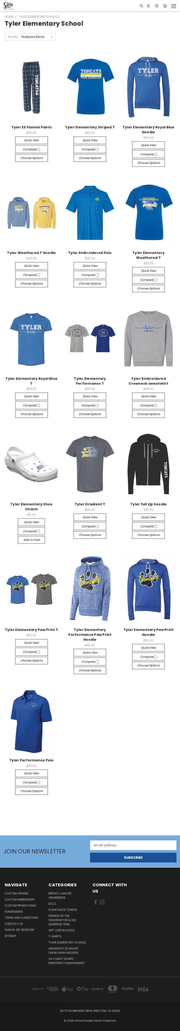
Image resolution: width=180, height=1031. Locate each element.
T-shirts (55, 936)
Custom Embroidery (20, 899)
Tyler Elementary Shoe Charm (31, 506)
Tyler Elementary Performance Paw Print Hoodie (89, 634)
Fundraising (14, 912)
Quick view (31, 140)
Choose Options (31, 158)
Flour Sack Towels (63, 910)
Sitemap (10, 936)
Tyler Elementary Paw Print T (31, 629)
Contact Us (14, 924)
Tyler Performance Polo (31, 760)
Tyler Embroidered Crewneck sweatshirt (148, 381)
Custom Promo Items (20, 906)
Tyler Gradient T (90, 504)
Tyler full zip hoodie (148, 504)
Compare (30, 149)
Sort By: (13, 37)
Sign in (10, 930)
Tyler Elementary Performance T (90, 381)
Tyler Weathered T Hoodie (31, 252)
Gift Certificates (62, 930)
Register (27, 930)
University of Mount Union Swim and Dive (64, 951)
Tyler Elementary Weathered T (148, 255)
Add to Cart (31, 540)
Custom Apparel (17, 893)
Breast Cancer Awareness (60, 895)
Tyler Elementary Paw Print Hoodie (149, 632)
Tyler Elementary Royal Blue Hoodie (149, 129)
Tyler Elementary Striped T (90, 127)
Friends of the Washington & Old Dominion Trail (62, 920)
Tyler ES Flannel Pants (31, 127)
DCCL (52, 904)
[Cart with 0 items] (164, 6)
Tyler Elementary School (67, 942)
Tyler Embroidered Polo (90, 252)
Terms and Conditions (21, 918)
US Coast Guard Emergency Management (67, 961)
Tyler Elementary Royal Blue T (31, 381)
